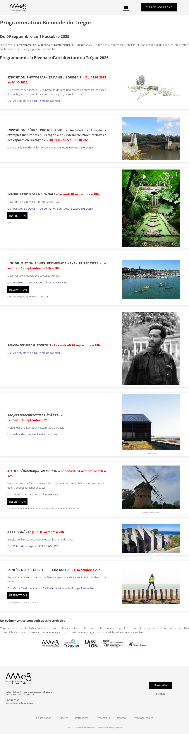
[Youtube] (163, 694)
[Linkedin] (161, 694)
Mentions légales (143, 717)
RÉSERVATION (18, 289)
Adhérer (63, 717)
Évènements (103, 717)
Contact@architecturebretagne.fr (20, 703)
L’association (43, 717)
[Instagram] (159, 694)
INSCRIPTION (17, 216)
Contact (121, 717)
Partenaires (81, 717)
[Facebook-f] (156, 694)
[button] (126, 7)
